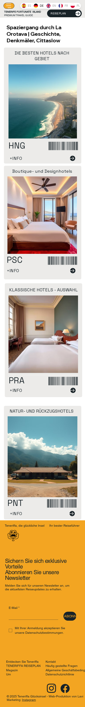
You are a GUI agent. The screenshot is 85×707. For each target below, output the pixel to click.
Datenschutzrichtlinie (60, 674)
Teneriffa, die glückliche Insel (24, 525)
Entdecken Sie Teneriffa (22, 661)
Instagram (29, 700)
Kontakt (51, 661)
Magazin (12, 670)
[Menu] (8, 6)
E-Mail (14, 608)
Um (8, 674)
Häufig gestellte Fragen (62, 666)
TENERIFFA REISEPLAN (23, 666)
